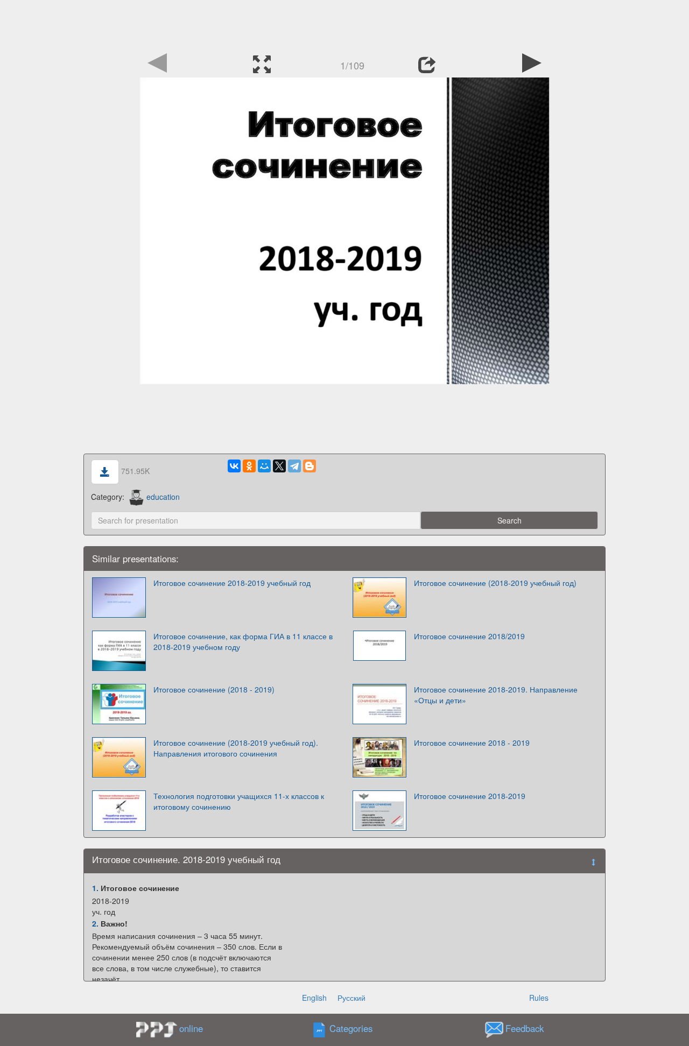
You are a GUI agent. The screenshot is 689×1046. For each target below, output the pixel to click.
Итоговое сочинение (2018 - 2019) (214, 689)
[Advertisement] (344, 24)
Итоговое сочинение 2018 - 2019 (472, 742)
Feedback (524, 1028)
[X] (279, 466)
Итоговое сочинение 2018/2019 (469, 636)
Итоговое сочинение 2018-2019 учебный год (232, 582)
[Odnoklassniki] (249, 466)
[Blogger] (309, 466)
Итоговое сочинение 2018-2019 (469, 795)
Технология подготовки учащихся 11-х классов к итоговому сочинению (238, 801)
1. (95, 887)
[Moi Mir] (264, 466)
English (314, 997)
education (163, 496)
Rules (539, 997)
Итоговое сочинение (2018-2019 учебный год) (495, 582)
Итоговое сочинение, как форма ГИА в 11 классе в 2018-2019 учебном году (243, 641)
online (191, 1028)
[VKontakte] (234, 466)
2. (95, 923)
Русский (351, 997)
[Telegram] (294, 466)
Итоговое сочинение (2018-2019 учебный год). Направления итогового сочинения (235, 748)
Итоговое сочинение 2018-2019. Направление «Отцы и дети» (496, 694)
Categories (350, 1028)
